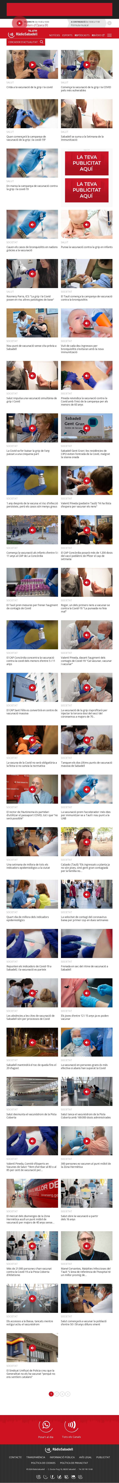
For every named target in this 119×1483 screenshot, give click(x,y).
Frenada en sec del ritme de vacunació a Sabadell (84, 968)
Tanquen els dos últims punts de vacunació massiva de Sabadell (86, 764)
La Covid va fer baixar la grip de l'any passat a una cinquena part (28, 452)
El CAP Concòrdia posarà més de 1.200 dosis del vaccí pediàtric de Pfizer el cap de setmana (86, 556)
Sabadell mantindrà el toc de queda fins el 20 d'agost (31, 1066)
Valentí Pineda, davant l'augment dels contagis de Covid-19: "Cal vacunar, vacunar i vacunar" (86, 661)
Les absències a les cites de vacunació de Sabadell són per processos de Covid (31, 1017)
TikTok (59, 1476)
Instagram (38, 1476)
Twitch (66, 1476)
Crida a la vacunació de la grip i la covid (29, 87)
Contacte (15, 1457)
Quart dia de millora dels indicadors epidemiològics (28, 918)
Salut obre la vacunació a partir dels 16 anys (79, 1217)
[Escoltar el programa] (36, 23)
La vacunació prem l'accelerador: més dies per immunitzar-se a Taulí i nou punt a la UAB (86, 815)
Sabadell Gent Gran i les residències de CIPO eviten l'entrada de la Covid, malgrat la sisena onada (85, 454)
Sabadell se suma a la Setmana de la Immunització (82, 138)
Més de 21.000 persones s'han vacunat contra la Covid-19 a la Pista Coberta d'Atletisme (29, 1272)
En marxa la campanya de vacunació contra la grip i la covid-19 (32, 187)
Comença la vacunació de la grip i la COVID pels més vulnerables (86, 88)
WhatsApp (80, 1476)
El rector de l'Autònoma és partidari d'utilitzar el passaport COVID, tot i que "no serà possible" (32, 815)
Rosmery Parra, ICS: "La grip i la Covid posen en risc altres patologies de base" (30, 298)
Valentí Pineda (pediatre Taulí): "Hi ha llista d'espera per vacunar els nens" (86, 504)
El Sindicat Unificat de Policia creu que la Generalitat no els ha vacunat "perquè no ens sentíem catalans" (31, 1374)
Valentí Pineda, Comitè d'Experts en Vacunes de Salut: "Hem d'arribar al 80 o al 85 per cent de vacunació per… (31, 1167)
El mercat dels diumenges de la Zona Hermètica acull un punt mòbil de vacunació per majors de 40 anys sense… (30, 1219)
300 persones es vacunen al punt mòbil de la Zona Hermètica (86, 1165)
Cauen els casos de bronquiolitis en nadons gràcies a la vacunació (32, 248)
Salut (10, 82)
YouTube (73, 1476)
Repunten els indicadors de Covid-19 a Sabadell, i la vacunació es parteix (29, 968)
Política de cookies (43, 1463)
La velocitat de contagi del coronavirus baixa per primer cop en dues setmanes (84, 918)
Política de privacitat (74, 1463)
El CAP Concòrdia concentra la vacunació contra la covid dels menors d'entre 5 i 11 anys (31, 661)
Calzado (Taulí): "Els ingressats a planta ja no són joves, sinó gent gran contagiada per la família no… (85, 868)
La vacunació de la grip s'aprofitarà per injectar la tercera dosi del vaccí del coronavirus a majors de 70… (84, 713)
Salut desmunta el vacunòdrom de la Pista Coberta (31, 1115)
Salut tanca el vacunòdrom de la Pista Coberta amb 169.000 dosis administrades (86, 1115)
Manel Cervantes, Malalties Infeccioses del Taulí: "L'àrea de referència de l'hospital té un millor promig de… (86, 1272)
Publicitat (103, 1457)
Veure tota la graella (109, 23)
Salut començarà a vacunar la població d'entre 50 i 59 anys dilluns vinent (84, 1322)
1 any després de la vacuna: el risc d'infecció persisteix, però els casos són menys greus (32, 504)
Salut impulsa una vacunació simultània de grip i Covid (32, 399)
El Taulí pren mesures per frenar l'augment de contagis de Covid (32, 606)
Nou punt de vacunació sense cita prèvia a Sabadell (31, 347)
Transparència (35, 1457)
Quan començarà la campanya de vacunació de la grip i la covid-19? (26, 138)
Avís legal (85, 1457)
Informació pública (62, 1457)
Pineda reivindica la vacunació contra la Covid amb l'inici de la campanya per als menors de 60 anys (84, 401)
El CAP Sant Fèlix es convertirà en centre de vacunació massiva (32, 711)
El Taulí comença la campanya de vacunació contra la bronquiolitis (86, 298)
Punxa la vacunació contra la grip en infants (86, 247)
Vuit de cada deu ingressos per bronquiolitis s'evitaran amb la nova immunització (82, 349)
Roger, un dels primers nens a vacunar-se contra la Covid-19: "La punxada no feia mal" (85, 608)
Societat (12, 242)
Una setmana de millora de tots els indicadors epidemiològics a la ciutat (28, 866)
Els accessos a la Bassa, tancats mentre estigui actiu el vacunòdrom (30, 1322)
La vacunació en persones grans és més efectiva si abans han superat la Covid (84, 1066)
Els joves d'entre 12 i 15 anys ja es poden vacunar (84, 1017)
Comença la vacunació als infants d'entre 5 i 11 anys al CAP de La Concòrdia (32, 554)
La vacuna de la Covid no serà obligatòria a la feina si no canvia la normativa (32, 764)
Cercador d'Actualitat (23, 42)
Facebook (52, 1476)
